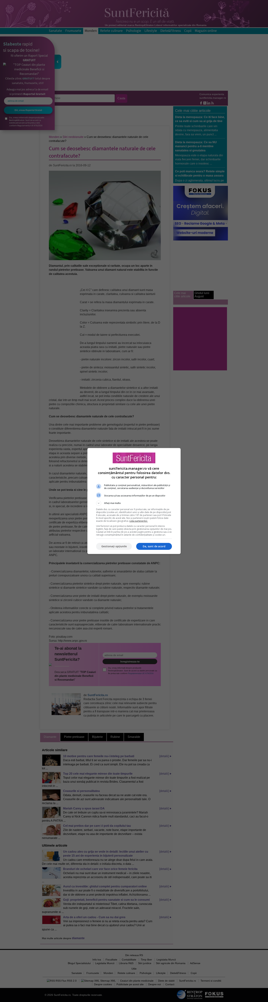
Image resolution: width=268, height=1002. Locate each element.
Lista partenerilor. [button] (138, 520)
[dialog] (134, 501)
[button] (134, 503)
